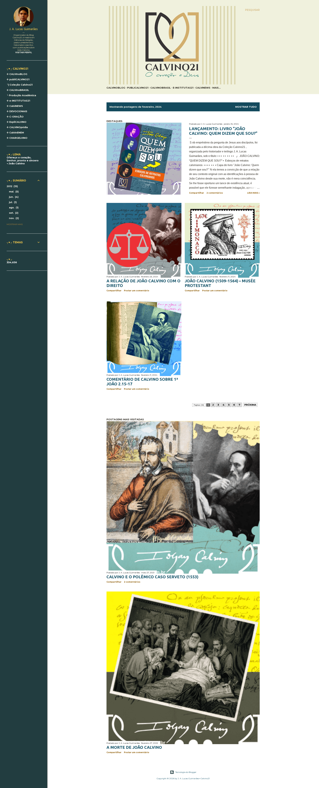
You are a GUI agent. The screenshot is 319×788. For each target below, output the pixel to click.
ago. (13, 207)
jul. (12, 202)
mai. (13, 191)
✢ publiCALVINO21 (18, 79)
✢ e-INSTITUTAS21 (18, 100)
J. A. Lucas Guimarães (23, 29)
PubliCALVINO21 (137, 87)
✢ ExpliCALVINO (16, 121)
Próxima (250, 404)
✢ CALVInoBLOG (17, 74)
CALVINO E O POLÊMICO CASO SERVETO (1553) (152, 577)
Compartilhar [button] (196, 193)
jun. (13, 196)
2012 (12, 186)
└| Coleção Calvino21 (20, 84)
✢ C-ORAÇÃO (15, 116)
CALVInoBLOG (115, 87)
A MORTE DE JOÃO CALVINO (134, 747)
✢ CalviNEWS (15, 106)
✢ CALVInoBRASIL (18, 90)
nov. (13, 218)
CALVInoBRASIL (160, 87)
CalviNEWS (202, 87)
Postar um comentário (136, 290)
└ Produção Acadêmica (21, 95)
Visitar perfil (23, 52)
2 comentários (215, 193)
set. (13, 212)
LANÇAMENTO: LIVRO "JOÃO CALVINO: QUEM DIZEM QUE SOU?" (223, 131)
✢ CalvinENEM (15, 132)
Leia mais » (253, 193)
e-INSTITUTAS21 (183, 87)
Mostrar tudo (246, 106)
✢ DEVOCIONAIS (17, 111)
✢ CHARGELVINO (17, 137)
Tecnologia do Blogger (185, 772)
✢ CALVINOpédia (17, 127)
